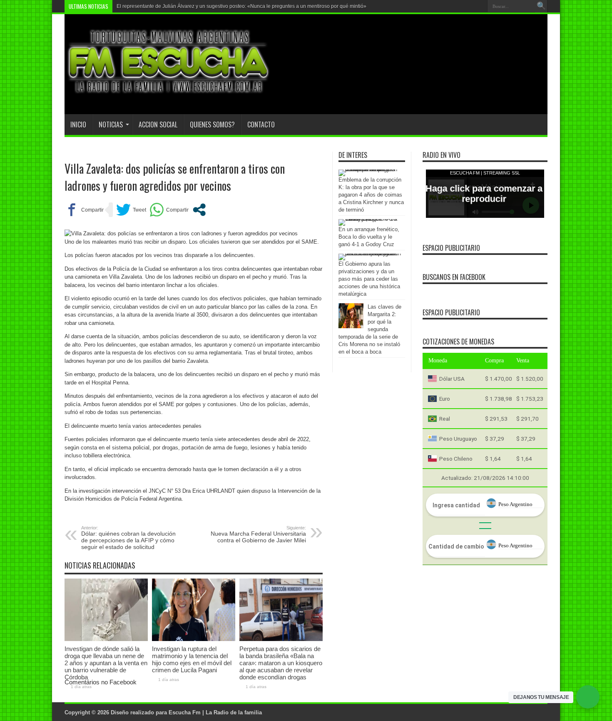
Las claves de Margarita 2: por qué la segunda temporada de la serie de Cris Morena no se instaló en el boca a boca (369, 329)
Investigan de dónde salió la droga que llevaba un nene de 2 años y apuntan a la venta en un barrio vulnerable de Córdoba (106, 663)
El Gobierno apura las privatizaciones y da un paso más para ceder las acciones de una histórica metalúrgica (369, 279)
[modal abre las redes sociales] (199, 209)
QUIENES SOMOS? (212, 125)
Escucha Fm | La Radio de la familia (215, 712)
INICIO (78, 125)
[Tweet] (131, 209)
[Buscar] (541, 6)
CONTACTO (261, 125)
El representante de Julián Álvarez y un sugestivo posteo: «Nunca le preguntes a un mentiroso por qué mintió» (241, 6)
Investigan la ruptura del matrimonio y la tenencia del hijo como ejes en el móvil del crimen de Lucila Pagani (191, 659)
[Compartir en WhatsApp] (169, 209)
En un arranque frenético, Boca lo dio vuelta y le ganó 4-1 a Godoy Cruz (368, 236)
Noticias (111, 125)
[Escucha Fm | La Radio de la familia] (169, 93)
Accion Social (158, 125)
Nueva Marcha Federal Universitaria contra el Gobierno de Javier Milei (258, 534)
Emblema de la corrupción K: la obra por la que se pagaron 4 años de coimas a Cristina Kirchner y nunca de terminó (371, 195)
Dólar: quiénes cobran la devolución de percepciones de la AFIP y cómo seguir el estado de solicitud (128, 537)
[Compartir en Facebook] (84, 209)
